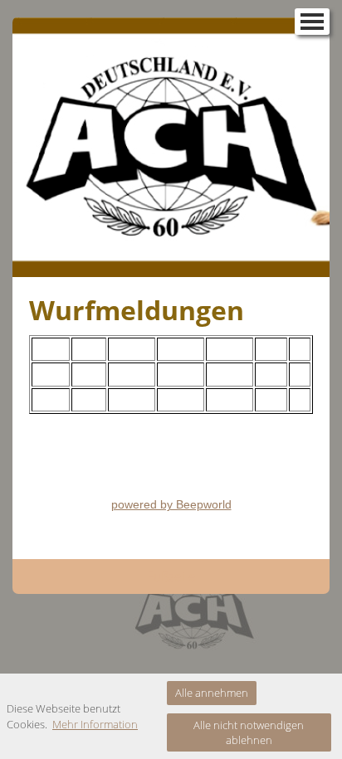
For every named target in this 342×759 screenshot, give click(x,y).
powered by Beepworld (171, 504)
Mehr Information (95, 724)
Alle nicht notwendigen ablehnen (248, 732)
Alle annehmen (211, 692)
